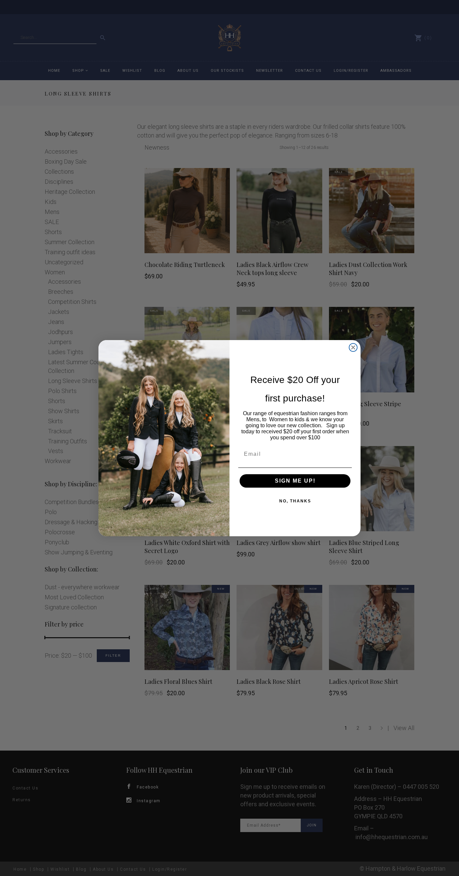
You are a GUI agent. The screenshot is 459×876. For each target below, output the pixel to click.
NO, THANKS (295, 501)
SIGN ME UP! (295, 481)
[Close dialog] (353, 347)
